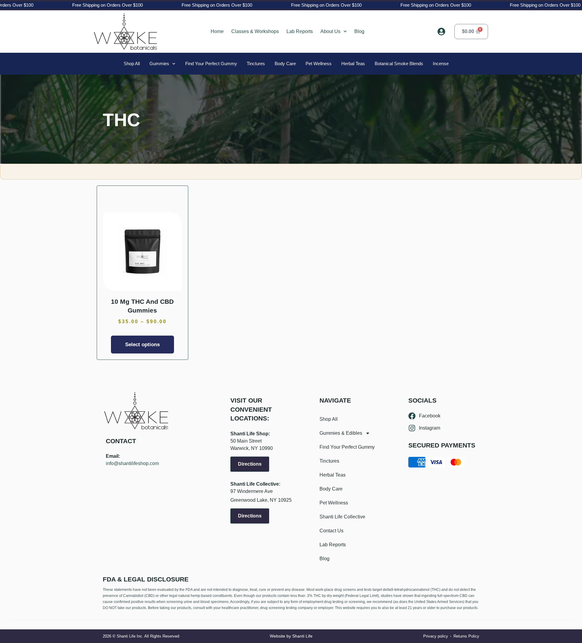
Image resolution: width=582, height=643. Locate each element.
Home (217, 31)
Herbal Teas (353, 63)
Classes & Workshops (255, 31)
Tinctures (256, 63)
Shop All (132, 63)
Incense (441, 63)
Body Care (285, 63)
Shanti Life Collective (342, 516)
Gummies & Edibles (340, 433)
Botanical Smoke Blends (399, 63)
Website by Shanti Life (291, 636)
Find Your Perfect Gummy (211, 63)
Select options (142, 344)
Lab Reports (299, 31)
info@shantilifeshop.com (132, 463)
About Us (330, 31)
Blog (359, 31)
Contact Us (331, 530)
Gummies (159, 63)
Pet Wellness (319, 63)
